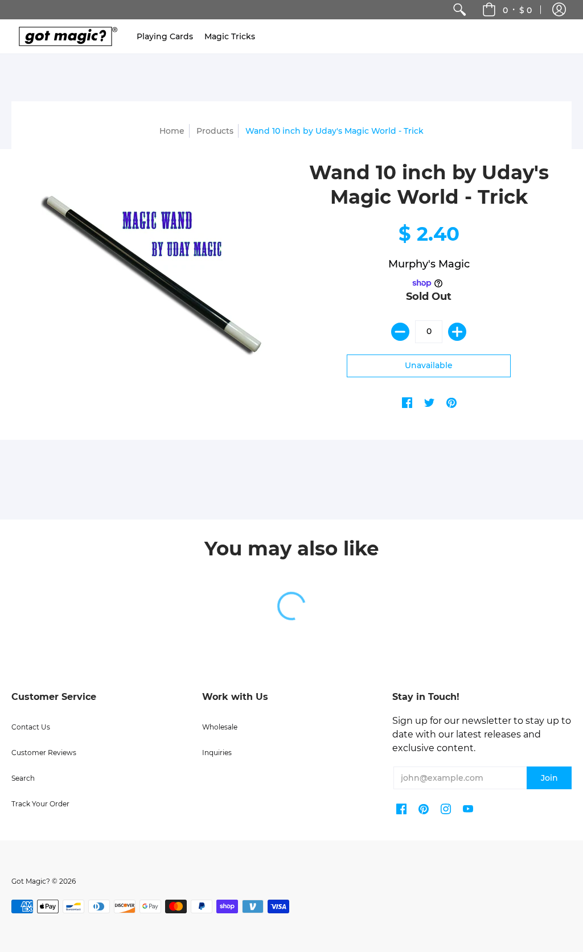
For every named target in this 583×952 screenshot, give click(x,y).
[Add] (457, 332)
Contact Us (30, 727)
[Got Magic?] (65, 36)
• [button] (517, 9)
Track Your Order (40, 803)
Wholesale (219, 727)
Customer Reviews (43, 752)
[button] (559, 9)
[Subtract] (400, 332)
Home (171, 131)
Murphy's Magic (429, 264)
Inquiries (217, 752)
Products (214, 131)
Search (23, 778)
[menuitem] (459, 9)
